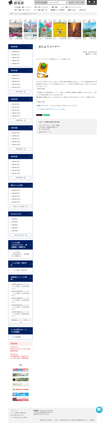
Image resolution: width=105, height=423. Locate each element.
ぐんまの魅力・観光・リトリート (22, 7)
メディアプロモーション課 (46, 125)
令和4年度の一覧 (21, 177)
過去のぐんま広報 (16, 185)
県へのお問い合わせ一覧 (17, 415)
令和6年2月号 (16, 136)
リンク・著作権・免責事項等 (18, 412)
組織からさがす (72, 9)
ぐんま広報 (23, 13)
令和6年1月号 (16, 139)
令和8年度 (14, 47)
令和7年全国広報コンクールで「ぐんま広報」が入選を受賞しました (21, 293)
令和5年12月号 (16, 141)
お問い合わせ (82, 9)
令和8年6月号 (16, 57)
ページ (77, 2)
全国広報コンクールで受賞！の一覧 (20, 321)
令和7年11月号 (16, 87)
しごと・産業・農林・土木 (40, 9)
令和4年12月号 (16, 170)
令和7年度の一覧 (21, 91)
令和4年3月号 (16, 190)
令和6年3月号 (16, 133)
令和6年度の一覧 (21, 120)
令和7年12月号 (16, 84)
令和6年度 (14, 99)
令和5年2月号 (16, 164)
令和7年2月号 (16, 107)
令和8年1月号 (16, 81)
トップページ (15, 13)
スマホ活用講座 (16, 337)
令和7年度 (14, 70)
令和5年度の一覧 (21, 149)
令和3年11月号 (16, 202)
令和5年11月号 (16, 144)
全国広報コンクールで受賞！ (19, 278)
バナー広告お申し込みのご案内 (19, 417)
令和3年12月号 (16, 199)
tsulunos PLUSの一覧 (20, 235)
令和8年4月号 (16, 63)
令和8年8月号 (16, 51)
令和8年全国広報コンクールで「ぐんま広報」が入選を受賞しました (21, 286)
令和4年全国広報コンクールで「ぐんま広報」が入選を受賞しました (21, 307)
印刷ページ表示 (92, 54)
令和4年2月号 (16, 193)
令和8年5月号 (16, 60)
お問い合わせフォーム (45, 132)
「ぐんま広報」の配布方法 (19, 264)
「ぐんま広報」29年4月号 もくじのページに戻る (50, 109)
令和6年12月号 (16, 113)
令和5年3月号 (16, 161)
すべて (72, 2)
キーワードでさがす (41, 2)
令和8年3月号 (16, 75)
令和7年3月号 (16, 104)
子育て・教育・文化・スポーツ (22, 9)
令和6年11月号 (16, 116)
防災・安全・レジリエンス (41, 7)
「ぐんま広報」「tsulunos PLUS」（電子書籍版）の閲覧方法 (19, 245)
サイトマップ (14, 410)
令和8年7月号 (16, 54)
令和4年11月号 (16, 173)
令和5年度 (14, 128)
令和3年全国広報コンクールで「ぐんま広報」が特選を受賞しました (21, 314)
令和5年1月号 (16, 167)
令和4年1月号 (16, 196)
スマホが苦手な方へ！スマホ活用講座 (19, 331)
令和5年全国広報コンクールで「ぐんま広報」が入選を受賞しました (21, 300)
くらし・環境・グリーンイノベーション (71, 7)
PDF (82, 2)
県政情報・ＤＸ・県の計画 (57, 9)
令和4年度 (14, 156)
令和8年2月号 (16, 78)
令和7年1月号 (16, 110)
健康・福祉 (55, 7)
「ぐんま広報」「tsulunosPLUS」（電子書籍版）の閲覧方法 (20, 254)
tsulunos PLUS (16, 214)
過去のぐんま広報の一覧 (20, 206)
